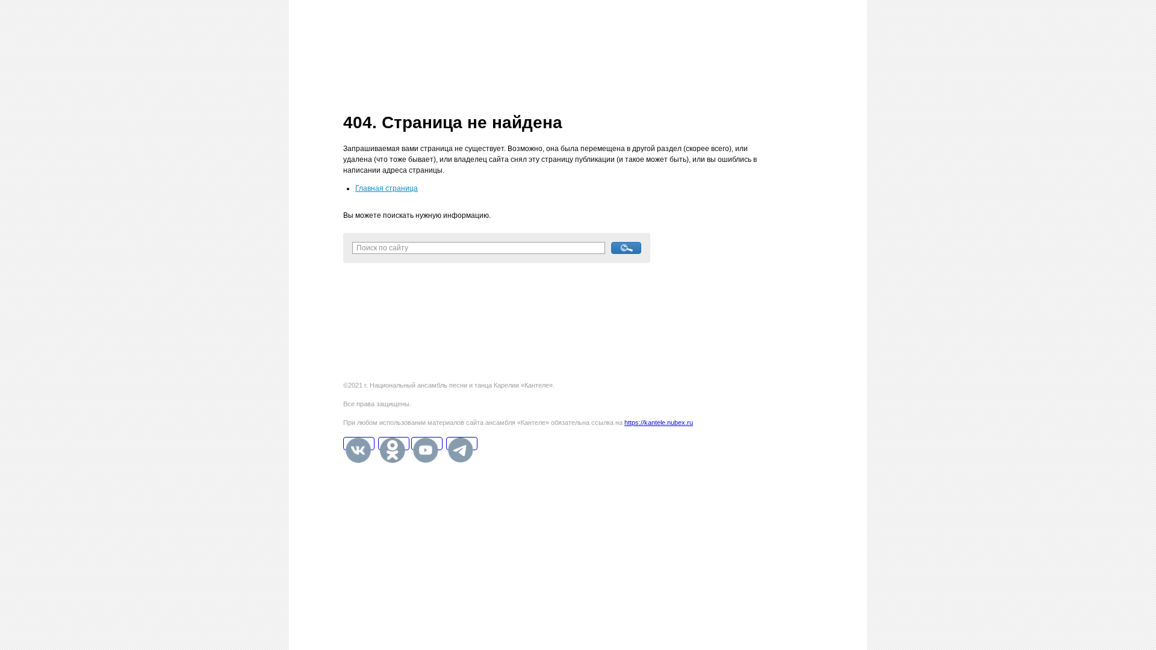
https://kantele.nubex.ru (658, 422)
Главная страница (386, 188)
